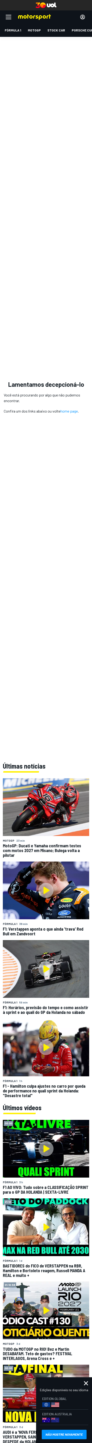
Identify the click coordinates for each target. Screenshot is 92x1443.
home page (69, 411)
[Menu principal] (8, 17)
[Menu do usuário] (82, 17)
